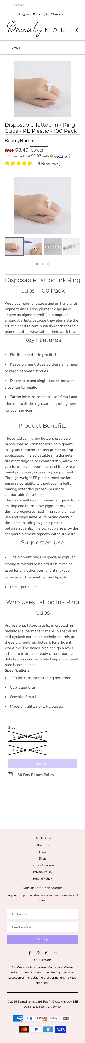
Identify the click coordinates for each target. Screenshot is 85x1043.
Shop (42, 858)
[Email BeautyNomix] (55, 953)
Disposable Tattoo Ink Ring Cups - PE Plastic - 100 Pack (41, 128)
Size (12, 727)
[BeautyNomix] (42, 29)
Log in (24, 14)
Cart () (41, 14)
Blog (42, 852)
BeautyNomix (25, 1001)
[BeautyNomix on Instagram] (47, 953)
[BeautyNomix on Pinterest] (38, 953)
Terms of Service (42, 865)
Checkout (58, 14)
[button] (42, 156)
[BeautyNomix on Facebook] (30, 953)
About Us (42, 845)
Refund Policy (42, 879)
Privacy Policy (42, 872)
